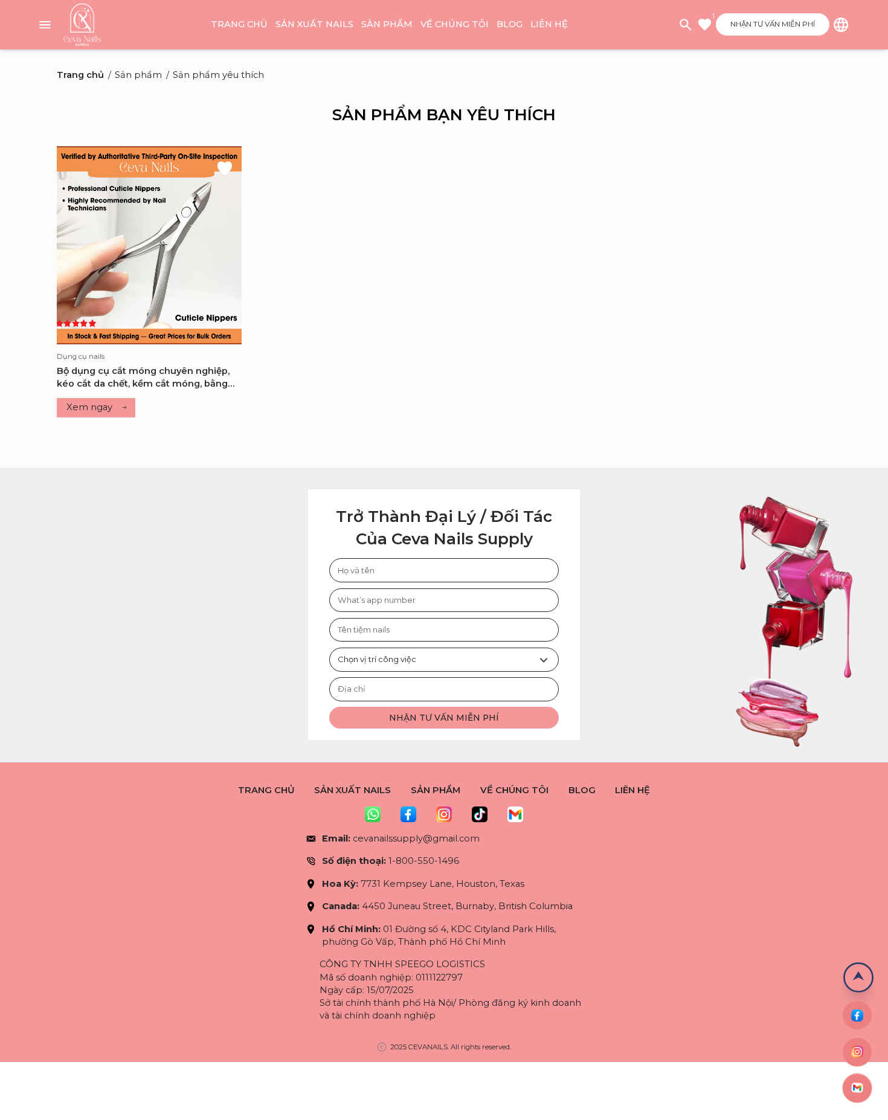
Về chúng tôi (454, 24)
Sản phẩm (387, 24)
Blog (510, 24)
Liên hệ (549, 24)
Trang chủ (239, 24)
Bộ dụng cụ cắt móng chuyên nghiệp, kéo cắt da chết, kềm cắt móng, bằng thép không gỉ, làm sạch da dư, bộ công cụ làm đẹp (147, 377)
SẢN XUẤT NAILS (314, 24)
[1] (704, 25)
